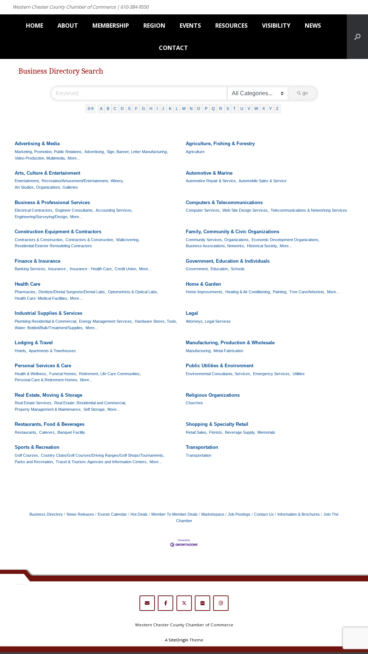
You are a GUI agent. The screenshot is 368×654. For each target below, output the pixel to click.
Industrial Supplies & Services (48, 313)
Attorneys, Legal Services (208, 321)
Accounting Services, (114, 210)
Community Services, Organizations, (218, 240)
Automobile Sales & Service (262, 181)
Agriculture (195, 151)
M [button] (183, 108)
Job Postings (239, 514)
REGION (154, 25)
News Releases (80, 514)
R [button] (220, 108)
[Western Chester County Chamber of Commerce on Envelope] (147, 603)
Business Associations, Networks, (215, 246)
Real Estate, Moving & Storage (48, 395)
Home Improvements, (205, 292)
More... (74, 158)
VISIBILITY (276, 25)
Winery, (117, 181)
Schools (238, 269)
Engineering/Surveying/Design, (41, 217)
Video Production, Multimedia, (40, 158)
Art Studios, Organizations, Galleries (46, 187)
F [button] (136, 108)
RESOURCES (231, 25)
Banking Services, (30, 269)
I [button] (157, 108)
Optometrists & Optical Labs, (133, 292)
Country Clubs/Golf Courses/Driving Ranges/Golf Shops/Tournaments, (102, 455)
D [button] (122, 108)
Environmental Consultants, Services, (218, 374)
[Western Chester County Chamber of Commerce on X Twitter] (184, 603)
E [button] (129, 108)
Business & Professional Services (52, 202)
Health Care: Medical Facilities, (41, 298)
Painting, (280, 292)
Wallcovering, (127, 240)
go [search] (305, 93)
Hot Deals (139, 514)
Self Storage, (94, 409)
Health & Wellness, (31, 374)
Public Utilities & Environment (219, 365)
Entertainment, (27, 181)
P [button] (206, 108)
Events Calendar (112, 514)
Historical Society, (262, 246)
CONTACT (173, 48)
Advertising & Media (37, 143)
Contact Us (264, 514)
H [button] (151, 108)
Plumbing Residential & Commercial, (46, 321)
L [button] (177, 108)
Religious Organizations (213, 395)
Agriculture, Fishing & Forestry (220, 143)
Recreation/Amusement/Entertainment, (75, 181)
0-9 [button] (90, 108)
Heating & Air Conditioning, (248, 292)
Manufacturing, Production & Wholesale (230, 342)
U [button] (241, 108)
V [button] (249, 108)
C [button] (115, 108)
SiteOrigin (178, 640)
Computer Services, (203, 210)
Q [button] (213, 108)
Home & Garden (203, 284)
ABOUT (68, 25)
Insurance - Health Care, (91, 269)
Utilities (299, 374)
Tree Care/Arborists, (307, 292)
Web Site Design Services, (245, 210)
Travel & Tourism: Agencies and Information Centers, (102, 462)
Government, (197, 269)
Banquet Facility (71, 432)
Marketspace (212, 514)
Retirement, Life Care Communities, (110, 374)
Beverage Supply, (240, 432)
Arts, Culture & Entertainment (47, 173)
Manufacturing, (199, 351)
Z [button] (277, 108)
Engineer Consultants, (74, 210)
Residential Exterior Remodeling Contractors (53, 246)
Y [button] (270, 108)
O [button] (198, 108)
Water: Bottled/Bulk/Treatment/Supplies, (49, 328)
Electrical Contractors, (34, 210)
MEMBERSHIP (110, 25)
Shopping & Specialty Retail (217, 424)
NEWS (313, 25)
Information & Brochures (298, 514)
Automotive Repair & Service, (211, 181)
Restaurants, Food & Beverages (49, 424)
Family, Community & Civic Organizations (232, 231)
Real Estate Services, (33, 403)
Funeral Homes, (63, 374)
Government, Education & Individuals (228, 261)
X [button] (263, 108)
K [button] (170, 108)
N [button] (191, 108)
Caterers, (47, 432)
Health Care (27, 284)
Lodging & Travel (34, 342)
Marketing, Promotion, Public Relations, (49, 151)
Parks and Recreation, (34, 462)
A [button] (101, 108)
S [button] (227, 108)
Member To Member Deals (174, 514)
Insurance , (58, 269)
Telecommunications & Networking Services (309, 210)
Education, (220, 269)
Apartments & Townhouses (52, 351)
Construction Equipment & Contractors (58, 231)
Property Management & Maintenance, (48, 409)
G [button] (143, 108)
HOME (34, 25)
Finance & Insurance (37, 261)
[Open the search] (357, 36)
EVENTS (190, 25)
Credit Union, (126, 269)
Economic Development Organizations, (285, 240)
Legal (192, 313)
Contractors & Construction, (39, 240)
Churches (194, 403)
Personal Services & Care (43, 365)
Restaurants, (26, 432)
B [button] (108, 108)
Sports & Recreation (37, 447)
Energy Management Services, (106, 321)
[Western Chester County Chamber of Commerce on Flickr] (202, 603)
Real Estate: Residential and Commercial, (90, 403)
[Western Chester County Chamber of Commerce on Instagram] (221, 603)
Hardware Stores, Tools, (156, 321)
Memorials (266, 432)
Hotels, (21, 351)
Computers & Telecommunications (224, 202)
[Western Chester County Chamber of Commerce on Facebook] (165, 603)
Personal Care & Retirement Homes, (46, 380)
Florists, (216, 432)
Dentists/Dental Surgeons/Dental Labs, (72, 292)
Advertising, (94, 151)
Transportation (202, 447)
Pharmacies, (26, 292)
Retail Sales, (196, 432)
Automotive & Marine (209, 173)
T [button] (234, 108)
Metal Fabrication (228, 351)
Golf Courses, (27, 455)
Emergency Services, (272, 374)
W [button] (256, 108)
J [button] (163, 108)
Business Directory (46, 514)
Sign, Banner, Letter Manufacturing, (137, 151)
